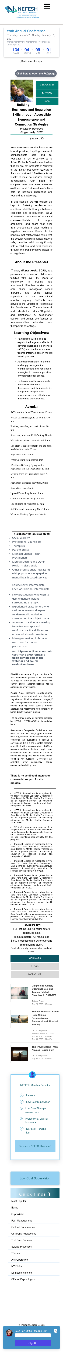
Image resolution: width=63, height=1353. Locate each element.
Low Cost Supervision (35, 1178)
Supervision (17, 1214)
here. (34, 764)
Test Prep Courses (21, 1240)
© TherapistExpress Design (32, 1324)
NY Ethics (16, 1266)
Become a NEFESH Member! (35, 1146)
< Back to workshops (30, 61)
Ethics (14, 1207)
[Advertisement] (26, 1298)
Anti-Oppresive (19, 1259)
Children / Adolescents (23, 1233)
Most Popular (18, 1201)
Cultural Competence (23, 1227)
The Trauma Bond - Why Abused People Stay (45, 1048)
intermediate (36, 585)
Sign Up (33, 1343)
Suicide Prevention (21, 1246)
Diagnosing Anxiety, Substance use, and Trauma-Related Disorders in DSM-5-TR (44, 990)
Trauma (15, 1253)
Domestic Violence (21, 1272)
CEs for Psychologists (23, 1279)
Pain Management (21, 1220)
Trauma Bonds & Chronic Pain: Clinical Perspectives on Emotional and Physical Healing (45, 1018)
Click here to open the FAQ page (35, 73)
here (12, 724)
